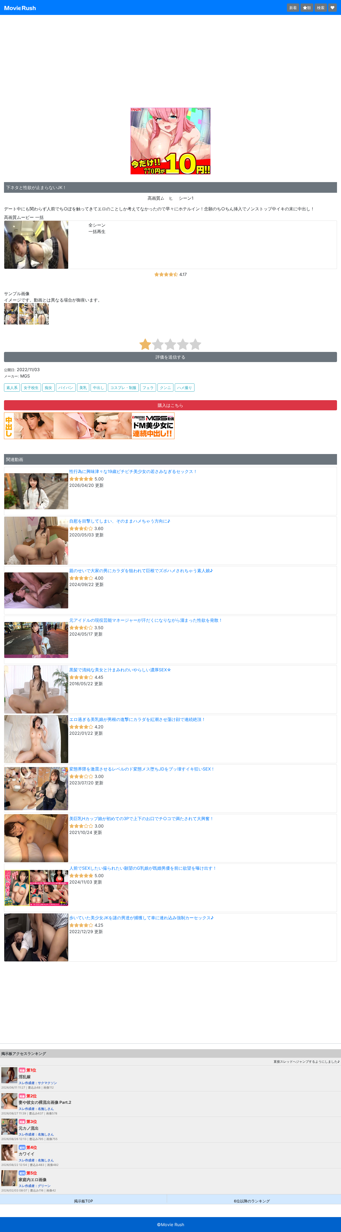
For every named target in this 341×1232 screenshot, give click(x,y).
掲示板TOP (83, 1201)
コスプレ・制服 (123, 387)
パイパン (65, 387)
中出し (98, 387)
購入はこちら (170, 405)
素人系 (12, 387)
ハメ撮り (184, 387)
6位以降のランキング (252, 1201)
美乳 (83, 387)
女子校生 (31, 387)
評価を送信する (170, 357)
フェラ (148, 387)
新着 (293, 7)
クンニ (165, 387)
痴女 (48, 387)
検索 (320, 7)
